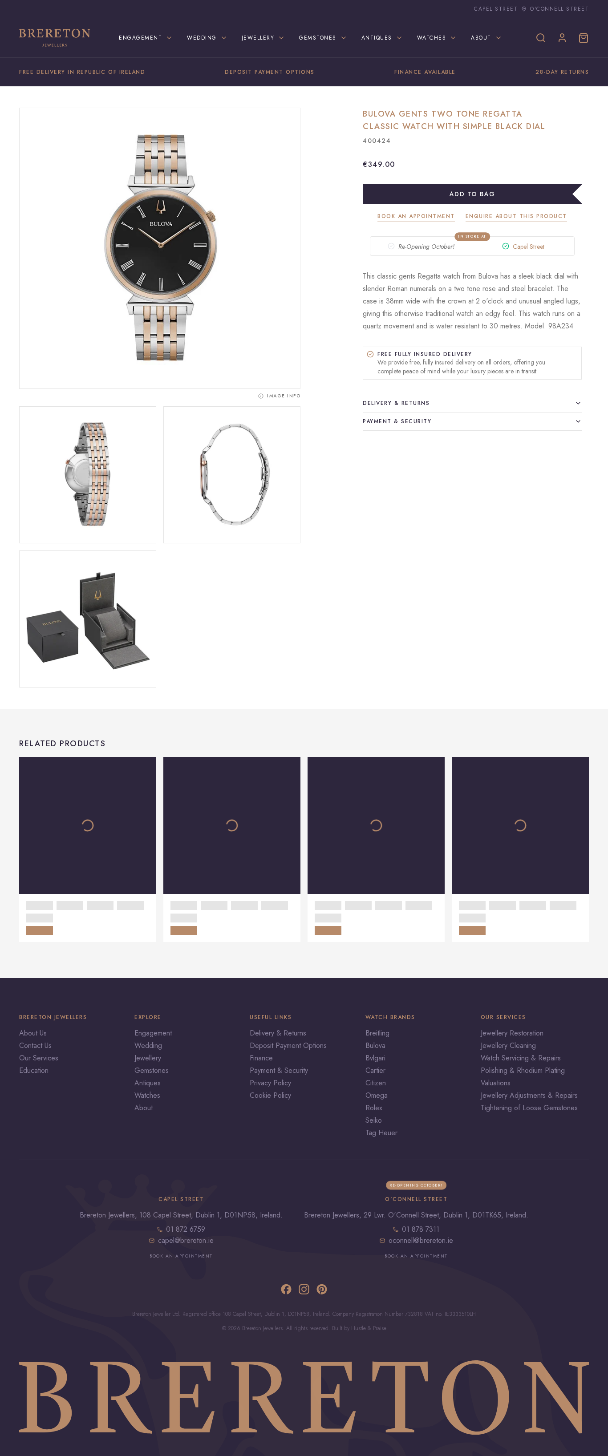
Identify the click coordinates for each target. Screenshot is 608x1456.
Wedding (148, 1045)
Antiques (147, 1083)
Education (34, 1070)
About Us (33, 1033)
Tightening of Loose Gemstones (529, 1108)
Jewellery (147, 1058)
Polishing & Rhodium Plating (523, 1070)
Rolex (373, 1108)
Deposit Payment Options (288, 1045)
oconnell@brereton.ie (421, 1240)
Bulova (375, 1045)
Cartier (375, 1070)
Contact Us (35, 1045)
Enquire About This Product (516, 216)
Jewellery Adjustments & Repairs (529, 1095)
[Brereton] (54, 38)
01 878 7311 (420, 1229)
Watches (147, 1095)
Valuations (496, 1083)
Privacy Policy (270, 1083)
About (143, 1108)
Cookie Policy (270, 1095)
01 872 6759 (185, 1229)
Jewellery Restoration (512, 1033)
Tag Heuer (381, 1133)
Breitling (377, 1033)
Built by (341, 1328)
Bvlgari (375, 1058)
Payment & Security (397, 421)
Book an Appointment (416, 216)
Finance (261, 1058)
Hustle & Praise (368, 1328)
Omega (376, 1095)
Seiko (373, 1120)
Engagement (153, 1033)
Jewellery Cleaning (508, 1045)
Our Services (38, 1058)
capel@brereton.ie (186, 1240)
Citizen (375, 1083)
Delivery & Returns (396, 403)
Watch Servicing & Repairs (521, 1058)
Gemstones (151, 1070)
